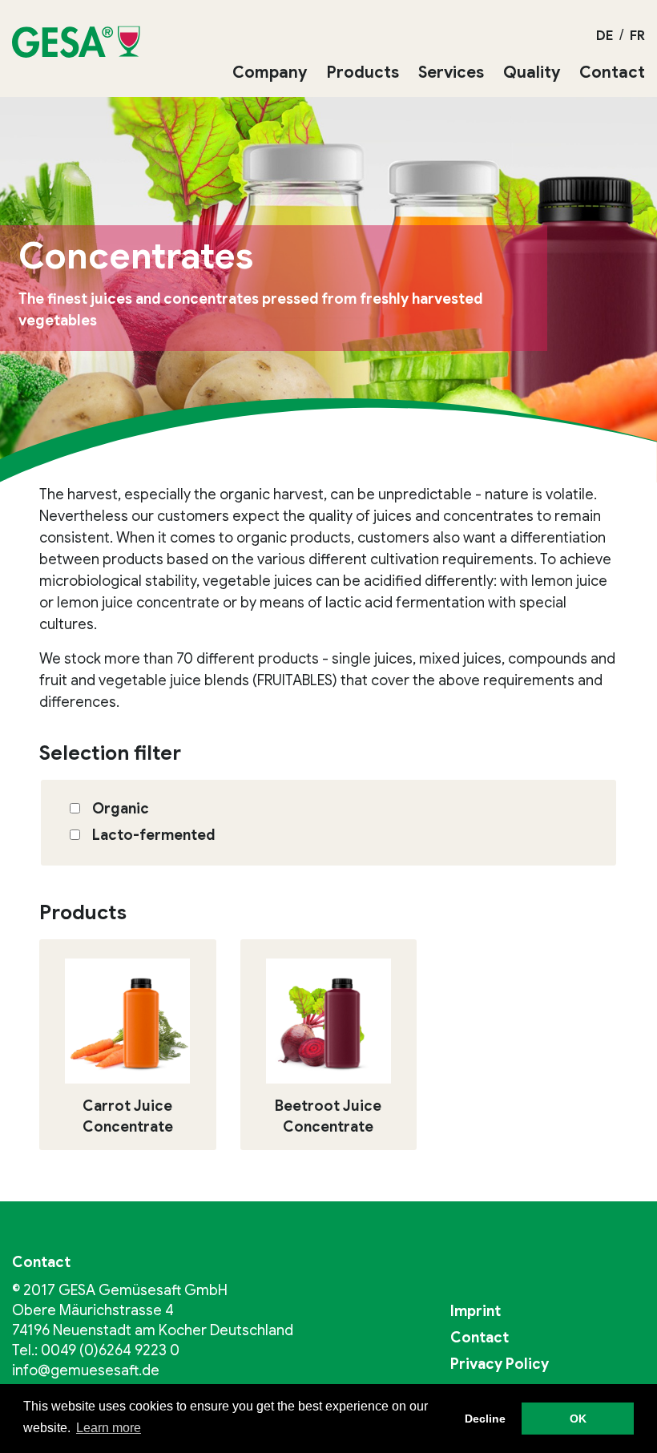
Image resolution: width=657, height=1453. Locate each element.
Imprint (475, 1311)
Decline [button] (485, 1418)
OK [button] (578, 1418)
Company (269, 73)
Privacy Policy (499, 1364)
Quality (531, 73)
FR (637, 36)
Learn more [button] (108, 1428)
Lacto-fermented (153, 835)
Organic (120, 808)
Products (362, 73)
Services (451, 73)
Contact (612, 73)
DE (604, 36)
